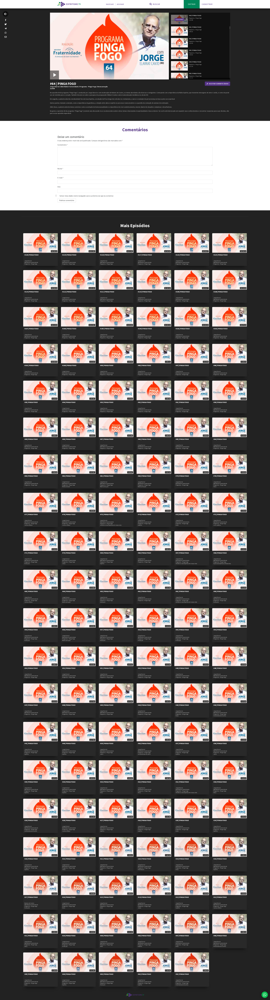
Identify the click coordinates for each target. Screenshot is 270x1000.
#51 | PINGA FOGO (106, 668)
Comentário (62, 145)
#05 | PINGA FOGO (31, 974)
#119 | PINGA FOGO (69, 255)
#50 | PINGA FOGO (144, 668)
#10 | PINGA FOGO (68, 936)
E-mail (60, 178)
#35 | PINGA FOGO (31, 782)
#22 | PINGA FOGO (68, 859)
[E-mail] (5, 37)
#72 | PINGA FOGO (220, 514)
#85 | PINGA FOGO (182, 439)
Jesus (63, 563)
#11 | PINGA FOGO (31, 936)
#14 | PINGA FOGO (144, 897)
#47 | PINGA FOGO (31, 705)
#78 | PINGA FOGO (220, 476)
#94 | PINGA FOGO (68, 402)
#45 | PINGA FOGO (106, 705)
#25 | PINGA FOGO (182, 820)
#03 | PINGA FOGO (106, 974)
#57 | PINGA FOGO (106, 630)
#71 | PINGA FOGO (31, 553)
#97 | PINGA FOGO (182, 365)
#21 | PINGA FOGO (106, 859)
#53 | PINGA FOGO (31, 668)
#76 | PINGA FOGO (68, 514)
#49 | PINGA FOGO (182, 668)
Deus (214, 486)
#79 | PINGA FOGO (182, 476)
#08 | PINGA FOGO (144, 936)
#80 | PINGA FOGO (144, 476)
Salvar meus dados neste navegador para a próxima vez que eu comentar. (87, 196)
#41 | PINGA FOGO (31, 743)
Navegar (110, 4)
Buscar (156, 4)
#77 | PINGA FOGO (31, 514)
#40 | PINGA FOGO (68, 743)
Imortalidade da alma (219, 715)
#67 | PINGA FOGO (182, 553)
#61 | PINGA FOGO (182, 591)
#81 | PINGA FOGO (106, 476)
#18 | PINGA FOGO (220, 859)
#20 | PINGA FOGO (144, 859)
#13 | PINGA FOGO (182, 897)
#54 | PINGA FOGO (220, 630)
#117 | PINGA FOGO (145, 255)
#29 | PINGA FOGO (31, 820)
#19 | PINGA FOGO (182, 859)
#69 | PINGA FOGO (106, 553)
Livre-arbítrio (217, 525)
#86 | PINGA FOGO (144, 439)
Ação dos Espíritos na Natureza (222, 563)
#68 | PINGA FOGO (144, 553)
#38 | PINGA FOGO (144, 743)
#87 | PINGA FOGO (106, 439)
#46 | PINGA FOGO (68, 705)
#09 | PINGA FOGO (106, 936)
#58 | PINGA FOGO (68, 630)
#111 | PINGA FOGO (107, 292)
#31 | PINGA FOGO (182, 782)
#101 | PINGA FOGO (31, 365)
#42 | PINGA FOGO (220, 705)
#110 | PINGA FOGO (145, 292)
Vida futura (141, 869)
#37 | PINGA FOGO (182, 743)
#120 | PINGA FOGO (31, 255)
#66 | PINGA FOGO (220, 553)
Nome (60, 169)
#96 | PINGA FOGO (220, 365)
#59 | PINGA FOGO (31, 630)
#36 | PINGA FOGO (220, 743)
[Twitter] (5, 24)
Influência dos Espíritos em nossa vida (111, 525)
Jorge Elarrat (55, 87)
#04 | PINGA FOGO (68, 974)
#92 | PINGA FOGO (144, 402)
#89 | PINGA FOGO (31, 439)
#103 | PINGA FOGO (183, 329)
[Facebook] (5, 20)
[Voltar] (5, 14)
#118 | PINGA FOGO (107, 255)
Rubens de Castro (29, 903)
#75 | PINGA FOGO (106, 514)
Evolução (27, 563)
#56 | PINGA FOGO (144, 630)
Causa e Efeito (28, 525)
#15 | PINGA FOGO (106, 897)
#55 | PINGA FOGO (182, 630)
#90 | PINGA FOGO (220, 402)
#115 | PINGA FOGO (220, 255)
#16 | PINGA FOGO (68, 897)
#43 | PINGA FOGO (182, 705)
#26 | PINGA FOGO (144, 820)
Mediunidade (66, 486)
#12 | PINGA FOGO (220, 897)
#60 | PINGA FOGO (220, 591)
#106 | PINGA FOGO (69, 329)
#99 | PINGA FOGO (106, 365)
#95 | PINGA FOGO (31, 402)
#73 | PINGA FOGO (182, 514)
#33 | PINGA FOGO (106, 782)
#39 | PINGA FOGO (106, 743)
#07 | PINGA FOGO (182, 936)
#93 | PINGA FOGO (106, 402)
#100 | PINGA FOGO (69, 365)
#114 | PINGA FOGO (31, 292)
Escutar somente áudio (218, 84)
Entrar (191, 4)
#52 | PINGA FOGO (68, 668)
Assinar (120, 4)
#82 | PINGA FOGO (68, 476)
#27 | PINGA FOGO (106, 820)
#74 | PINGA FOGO (144, 514)
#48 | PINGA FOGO (220, 668)
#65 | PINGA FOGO (31, 591)
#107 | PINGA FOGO (31, 329)
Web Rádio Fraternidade (69, 87)
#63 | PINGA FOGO (106, 591)
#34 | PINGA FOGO (68, 782)
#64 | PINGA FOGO (68, 591)
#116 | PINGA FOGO (183, 255)
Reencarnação (102, 87)
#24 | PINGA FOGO (220, 820)
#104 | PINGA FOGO (145, 329)
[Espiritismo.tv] (69, 4)
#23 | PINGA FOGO (31, 859)
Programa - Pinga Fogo (88, 87)
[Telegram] (5, 28)
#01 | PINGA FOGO (182, 974)
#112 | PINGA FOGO (69, 292)
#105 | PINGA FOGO (107, 329)
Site (58, 187)
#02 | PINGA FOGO (144, 974)
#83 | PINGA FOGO (31, 476)
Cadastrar (207, 4)
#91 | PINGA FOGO (182, 402)
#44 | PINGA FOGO (144, 705)
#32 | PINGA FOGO (144, 782)
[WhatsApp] (5, 33)
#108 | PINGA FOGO (220, 292)
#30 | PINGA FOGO (220, 782)
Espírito (140, 525)
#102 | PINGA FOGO (220, 329)
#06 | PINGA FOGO (220, 936)
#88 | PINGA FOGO (68, 439)
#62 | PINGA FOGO (144, 591)
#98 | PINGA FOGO (144, 365)
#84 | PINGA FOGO (220, 439)
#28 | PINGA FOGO (68, 820)
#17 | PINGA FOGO (31, 897)
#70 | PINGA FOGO (68, 553)
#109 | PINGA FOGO (183, 292)
